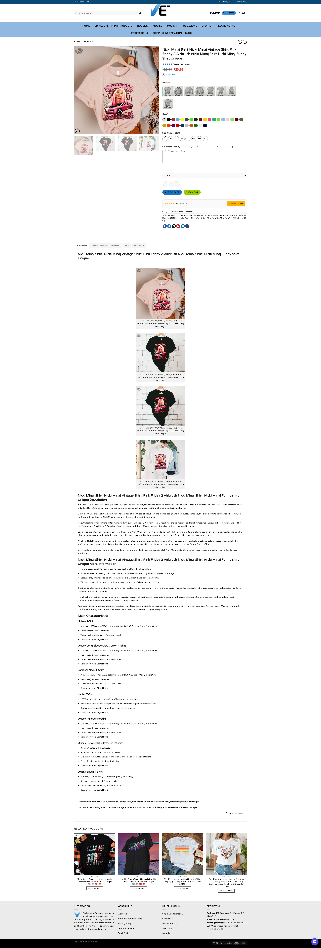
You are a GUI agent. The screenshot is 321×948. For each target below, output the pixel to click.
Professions (139, 33)
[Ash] (164, 119)
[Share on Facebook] (165, 226)
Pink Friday (233, 218)
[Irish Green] (214, 119)
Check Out (192, 192)
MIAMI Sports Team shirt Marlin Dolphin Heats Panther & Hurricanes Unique (139, 880)
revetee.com (237, 813)
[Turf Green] (196, 125)
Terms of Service (126, 928)
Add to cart (172, 192)
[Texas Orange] (191, 125)
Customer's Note (169, 147)
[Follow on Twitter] (215, 929)
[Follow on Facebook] (208, 929)
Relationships (225, 26)
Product (166, 83)
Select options (94, 888)
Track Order (124, 933)
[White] (201, 125)
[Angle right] (245, 42)
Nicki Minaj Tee (182, 218)
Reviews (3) (139, 245)
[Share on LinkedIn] (183, 226)
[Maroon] (237, 119)
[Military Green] (241, 119)
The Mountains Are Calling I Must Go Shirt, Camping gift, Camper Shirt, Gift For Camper (183, 880)
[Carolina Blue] (178, 119)
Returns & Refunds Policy (130, 918)
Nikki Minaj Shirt (222, 218)
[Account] (239, 13)
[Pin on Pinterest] (178, 226)
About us (122, 914)
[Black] (169, 119)
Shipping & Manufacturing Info (106, 245)
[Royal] (182, 125)
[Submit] (140, 13)
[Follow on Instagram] (212, 929)
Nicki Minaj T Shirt (169, 218)
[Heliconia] (210, 119)
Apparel (175, 212)
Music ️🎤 (172, 26)
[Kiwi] (219, 119)
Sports (207, 26)
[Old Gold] (164, 125)
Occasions (190, 26)
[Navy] (205, 125)
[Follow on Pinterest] (218, 929)
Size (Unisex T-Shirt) (171, 133)
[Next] (153, 90)
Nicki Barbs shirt (173, 216)
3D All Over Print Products (113, 26)
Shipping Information (167, 33)
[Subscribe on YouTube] (222, 929)
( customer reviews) (182, 64)
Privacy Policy (124, 923)
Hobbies (142, 26)
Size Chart (171, 74)
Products (189, 212)
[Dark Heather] (187, 119)
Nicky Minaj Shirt (209, 218)
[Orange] (169, 125)
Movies (157, 26)
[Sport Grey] (187, 125)
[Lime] (232, 119)
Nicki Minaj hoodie (211, 216)
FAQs (127, 245)
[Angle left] (240, 42)
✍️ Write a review (236, 203)
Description (81, 245)
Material (166, 933)
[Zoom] (77, 131)
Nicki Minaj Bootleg (196, 216)
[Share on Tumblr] (187, 226)
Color (165, 114)
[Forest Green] (196, 119)
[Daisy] (182, 119)
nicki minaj (184, 216)
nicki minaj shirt (225, 216)
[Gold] (205, 119)
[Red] (178, 125)
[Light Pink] (228, 119)
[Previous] (79, 90)
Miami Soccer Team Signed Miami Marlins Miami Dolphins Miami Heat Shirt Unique (94, 880)
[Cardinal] (173, 119)
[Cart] (243, 13)
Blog (188, 33)
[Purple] (173, 125)
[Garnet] (201, 119)
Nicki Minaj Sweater (239, 216)
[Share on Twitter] (169, 226)
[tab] (81, 245)
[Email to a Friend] (174, 226)
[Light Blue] (223, 119)
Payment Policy (169, 923)
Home (86, 26)
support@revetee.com (82, 2)
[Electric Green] (191, 119)
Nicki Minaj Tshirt (195, 218)
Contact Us (167, 918)
